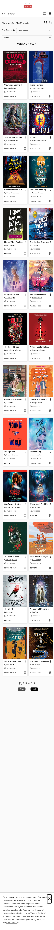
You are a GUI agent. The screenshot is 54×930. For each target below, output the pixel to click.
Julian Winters (37, 298)
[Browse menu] (49, 13)
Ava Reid (35, 612)
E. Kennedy (10, 612)
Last (34, 689)
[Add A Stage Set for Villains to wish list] (50, 358)
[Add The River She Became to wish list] (50, 673)
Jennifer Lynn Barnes (13, 350)
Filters (6, 37)
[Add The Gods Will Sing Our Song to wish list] (50, 201)
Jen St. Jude (36, 507)
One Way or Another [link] (13, 504)
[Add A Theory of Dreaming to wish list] (50, 620)
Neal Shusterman (38, 88)
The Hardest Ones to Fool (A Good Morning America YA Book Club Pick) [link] (39, 242)
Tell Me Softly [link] (35, 452)
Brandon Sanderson (39, 141)
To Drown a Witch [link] (11, 557)
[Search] (3, 14)
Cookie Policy (12, 923)
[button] (45, 23)
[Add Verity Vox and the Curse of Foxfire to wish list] (24, 673)
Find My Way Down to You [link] (39, 294)
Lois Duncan (10, 245)
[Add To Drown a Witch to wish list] (24, 568)
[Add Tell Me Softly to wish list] (50, 463)
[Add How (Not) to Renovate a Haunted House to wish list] (50, 411)
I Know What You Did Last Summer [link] (14, 242)
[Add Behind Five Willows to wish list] (24, 411)
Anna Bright (10, 298)
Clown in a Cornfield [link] (13, 85)
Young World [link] (9, 452)
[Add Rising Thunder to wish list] (50, 96)
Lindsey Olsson (11, 560)
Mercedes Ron (37, 455)
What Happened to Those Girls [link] (14, 190)
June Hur (9, 403)
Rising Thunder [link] (36, 85)
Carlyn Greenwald (12, 193)
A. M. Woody (36, 560)
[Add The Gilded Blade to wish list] (24, 358)
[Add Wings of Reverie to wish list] (24, 306)
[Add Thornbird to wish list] (24, 620)
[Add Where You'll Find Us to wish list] (50, 515)
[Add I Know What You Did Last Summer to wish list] (24, 253)
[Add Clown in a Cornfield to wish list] (24, 96)
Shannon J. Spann (38, 350)
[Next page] (34, 683)
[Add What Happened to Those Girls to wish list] (24, 201)
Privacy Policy (23, 900)
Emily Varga (36, 665)
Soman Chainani (12, 455)
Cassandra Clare (12, 141)
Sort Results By (8, 30)
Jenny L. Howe (37, 403)
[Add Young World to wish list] (24, 463)
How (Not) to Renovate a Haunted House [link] (39, 399)
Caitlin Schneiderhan (13, 507)
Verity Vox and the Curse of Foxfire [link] (14, 661)
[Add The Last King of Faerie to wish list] (24, 148)
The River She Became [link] (39, 661)
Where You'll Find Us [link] (38, 504)
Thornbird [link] (8, 609)
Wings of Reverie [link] (11, 294)
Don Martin (10, 665)
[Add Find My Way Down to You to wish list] (50, 306)
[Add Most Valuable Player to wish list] (50, 568)
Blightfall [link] (34, 137)
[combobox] (22, 14)
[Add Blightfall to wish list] (50, 148)
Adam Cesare (11, 88)
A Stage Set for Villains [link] (39, 347)
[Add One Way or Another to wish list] (24, 515)
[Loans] (44, 14)
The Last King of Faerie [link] (14, 137)
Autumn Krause (37, 193)
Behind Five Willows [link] (13, 399)
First (21, 689)
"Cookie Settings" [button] (37, 913)
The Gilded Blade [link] (11, 347)
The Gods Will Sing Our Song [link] (39, 190)
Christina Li (36, 245)
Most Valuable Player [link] (39, 557)
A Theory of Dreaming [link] (39, 609)
